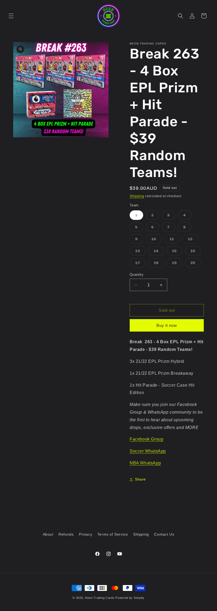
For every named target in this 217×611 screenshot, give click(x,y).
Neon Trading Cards (100, 597)
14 (159, 252)
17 (140, 264)
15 (177, 252)
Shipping (137, 196)
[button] (11, 16)
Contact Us (164, 534)
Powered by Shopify (129, 597)
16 (196, 252)
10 (156, 240)
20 (196, 264)
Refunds (66, 534)
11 (175, 240)
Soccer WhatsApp (148, 451)
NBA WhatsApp (145, 463)
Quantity (136, 275)
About (48, 534)
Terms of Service (112, 534)
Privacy (85, 534)
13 (140, 252)
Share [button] (140, 479)
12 (193, 240)
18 (159, 264)
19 (177, 264)
